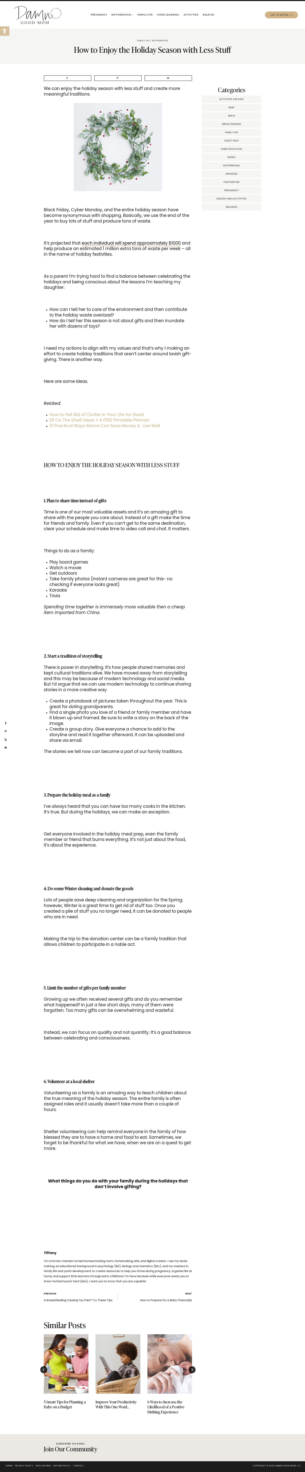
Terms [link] (9, 1465)
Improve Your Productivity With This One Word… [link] (116, 1404)
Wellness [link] (232, 206)
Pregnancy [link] (99, 14)
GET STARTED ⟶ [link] (281, 15)
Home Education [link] (231, 148)
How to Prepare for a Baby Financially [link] (166, 1297)
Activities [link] (191, 14)
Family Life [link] (145, 14)
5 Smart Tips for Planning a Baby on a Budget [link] (65, 1404)
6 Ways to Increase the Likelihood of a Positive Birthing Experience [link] (165, 1407)
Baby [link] (232, 107)
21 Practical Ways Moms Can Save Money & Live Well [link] (104, 426)
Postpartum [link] (232, 182)
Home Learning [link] (168, 14)
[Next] (192, 1369)
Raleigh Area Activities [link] (232, 198)
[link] (4, 31)
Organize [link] (232, 173)
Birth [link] (231, 115)
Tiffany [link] (50, 1253)
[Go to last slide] (43, 1369)
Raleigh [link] (208, 14)
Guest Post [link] (231, 140)
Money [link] (232, 157)
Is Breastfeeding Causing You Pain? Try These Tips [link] (78, 1297)
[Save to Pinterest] (118, 78)
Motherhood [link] (160, 40)
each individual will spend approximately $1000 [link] (131, 243)
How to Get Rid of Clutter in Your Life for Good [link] (96, 415)
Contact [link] (78, 1465)
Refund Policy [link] (62, 1465)
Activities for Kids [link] (231, 99)
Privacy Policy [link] (24, 1465)
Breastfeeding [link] (231, 124)
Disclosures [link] (43, 1465)
